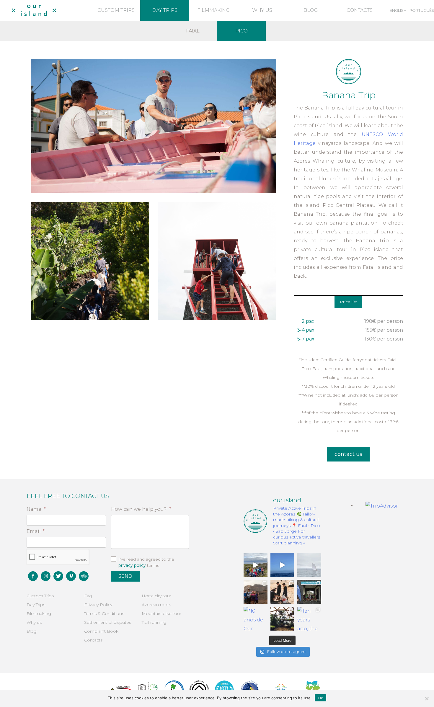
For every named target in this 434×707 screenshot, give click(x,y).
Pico (241, 31)
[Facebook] (33, 576)
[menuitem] (397, 10)
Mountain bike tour (161, 613)
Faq (88, 595)
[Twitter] (58, 576)
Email (36, 531)
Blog (311, 10)
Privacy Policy (98, 604)
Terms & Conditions (104, 613)
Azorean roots (156, 604)
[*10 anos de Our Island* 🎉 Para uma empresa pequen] (255, 619)
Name (36, 509)
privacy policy (132, 565)
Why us (262, 10)
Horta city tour (156, 595)
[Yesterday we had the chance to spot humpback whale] (282, 565)
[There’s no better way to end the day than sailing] (309, 565)
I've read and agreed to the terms (146, 562)
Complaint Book (101, 631)
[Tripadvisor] (84, 576)
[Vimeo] (71, 576)
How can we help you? (141, 509)
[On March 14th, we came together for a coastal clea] (282, 592)
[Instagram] (45, 576)
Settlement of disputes (107, 622)
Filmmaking (213, 10)
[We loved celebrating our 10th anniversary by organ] (309, 592)
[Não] (427, 698)
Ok (320, 698)
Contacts (360, 10)
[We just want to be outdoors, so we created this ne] (255, 592)
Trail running (154, 622)
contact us (348, 454)
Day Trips (164, 10)
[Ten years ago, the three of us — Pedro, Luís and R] (309, 619)
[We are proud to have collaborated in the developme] (282, 619)
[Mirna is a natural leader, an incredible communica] (255, 565)
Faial (193, 31)
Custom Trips (116, 10)
